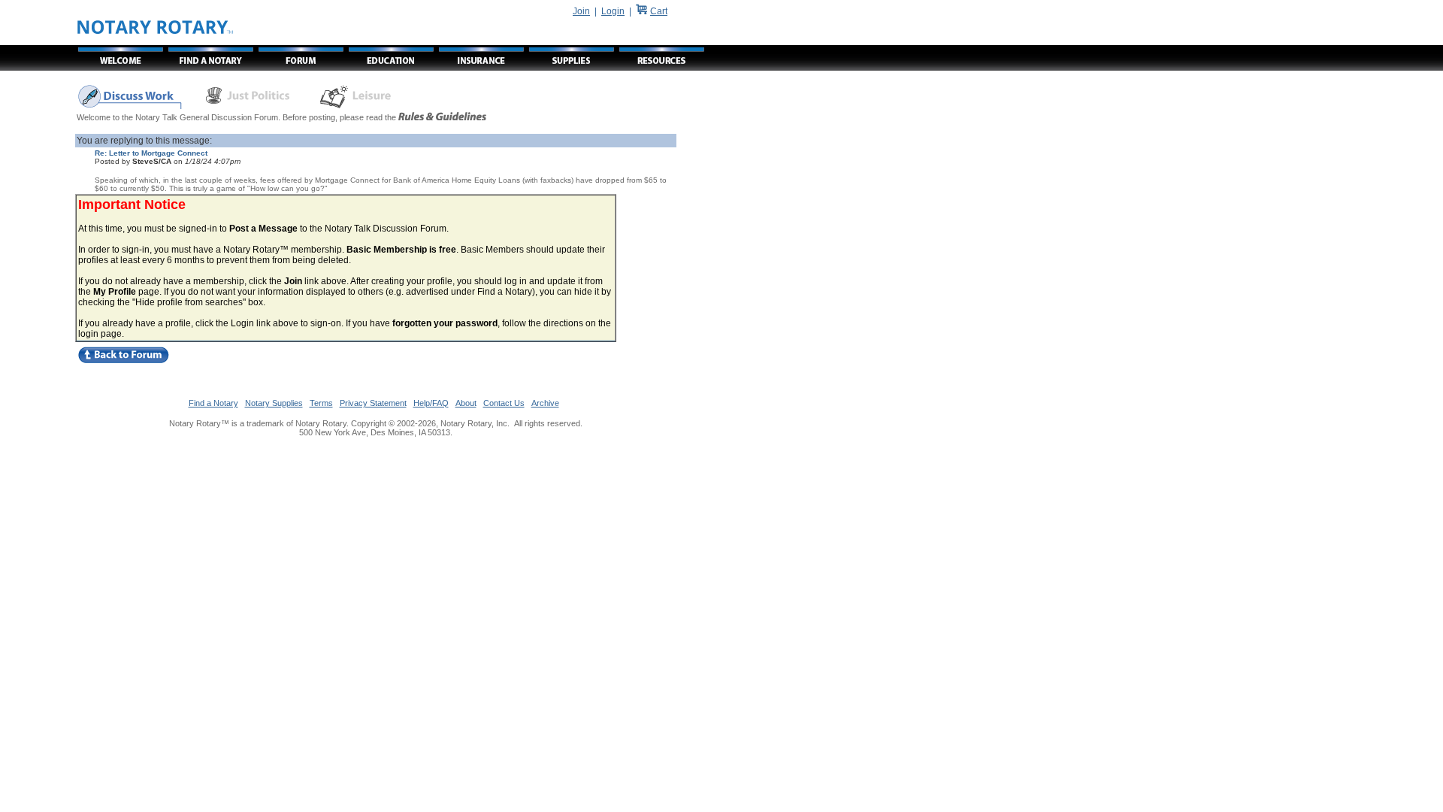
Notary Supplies (274, 403)
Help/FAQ (431, 403)
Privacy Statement (373, 403)
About (465, 403)
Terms (321, 403)
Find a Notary (213, 403)
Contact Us (504, 403)
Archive (545, 403)
